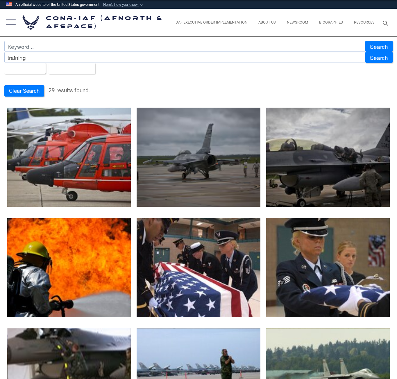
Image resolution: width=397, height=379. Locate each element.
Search (379, 46)
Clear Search (24, 91)
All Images (23, 68)
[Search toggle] (386, 22)
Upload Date (69, 68)
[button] (123, 5)
